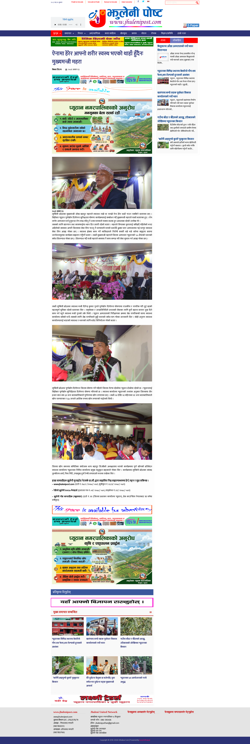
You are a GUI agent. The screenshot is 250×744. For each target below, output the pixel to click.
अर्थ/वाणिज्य (94, 33)
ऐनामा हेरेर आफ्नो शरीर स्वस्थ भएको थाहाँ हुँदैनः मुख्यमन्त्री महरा (97, 57)
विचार (80, 33)
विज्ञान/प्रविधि (167, 33)
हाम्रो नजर (182, 33)
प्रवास (134, 33)
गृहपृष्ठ (55, 33)
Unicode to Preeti (93, 2)
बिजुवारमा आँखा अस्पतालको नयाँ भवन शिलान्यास (175, 48)
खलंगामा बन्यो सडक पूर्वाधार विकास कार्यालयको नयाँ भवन (101, 641)
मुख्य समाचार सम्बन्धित (65, 612)
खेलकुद (123, 33)
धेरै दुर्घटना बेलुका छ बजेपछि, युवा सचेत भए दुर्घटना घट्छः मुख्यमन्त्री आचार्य (100, 682)
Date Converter (127, 2)
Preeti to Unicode (77, 2)
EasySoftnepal (144, 740)
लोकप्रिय (177, 40)
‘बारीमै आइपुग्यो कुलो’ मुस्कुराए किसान (176, 139)
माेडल (143, 33)
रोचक (153, 33)
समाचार (68, 33)
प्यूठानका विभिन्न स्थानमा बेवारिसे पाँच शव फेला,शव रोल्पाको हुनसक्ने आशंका (67, 643)
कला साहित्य (110, 33)
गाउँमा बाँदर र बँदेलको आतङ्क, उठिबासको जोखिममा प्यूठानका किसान (133, 643)
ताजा (163, 40)
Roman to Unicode (110, 2)
